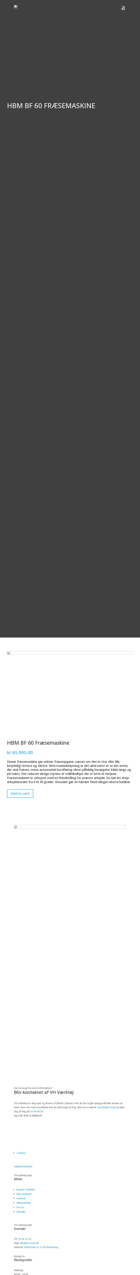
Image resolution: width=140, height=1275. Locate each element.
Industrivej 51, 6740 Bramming (41, 1247)
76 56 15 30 (24, 1239)
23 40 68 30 (36, 1111)
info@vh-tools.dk (29, 1243)
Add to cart (20, 793)
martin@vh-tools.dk (108, 1107)
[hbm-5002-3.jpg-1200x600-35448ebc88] (70, 653)
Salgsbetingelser (23, 1166)
